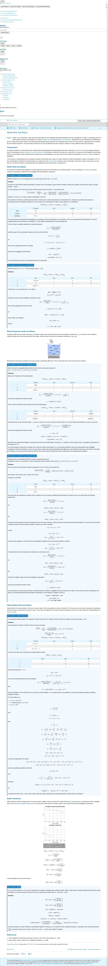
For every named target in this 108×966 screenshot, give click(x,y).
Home (14, 128)
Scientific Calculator (8, 85)
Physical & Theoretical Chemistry (43, 128)
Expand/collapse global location (100, 127)
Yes (25, 954)
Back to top (9, 949)
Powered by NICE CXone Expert (30, 960)
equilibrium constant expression (34, 152)
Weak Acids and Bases (12, 944)
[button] (6, 97)
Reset (2, 43)
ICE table (81, 150)
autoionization (53, 161)
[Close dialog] (1, 113)
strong (18, 137)
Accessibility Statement (57, 963)
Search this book (4, 27)
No (31, 954)
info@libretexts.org (87, 963)
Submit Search (5, 32)
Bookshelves (25, 128)
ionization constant (47, 139)
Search (9, 124)
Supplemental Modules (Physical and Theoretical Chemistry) (73, 128)
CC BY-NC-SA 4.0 (31, 944)
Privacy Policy (36, 963)
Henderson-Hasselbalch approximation (24, 803)
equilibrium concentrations (63, 139)
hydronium (86, 154)
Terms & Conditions (46, 963)
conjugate (74, 801)
